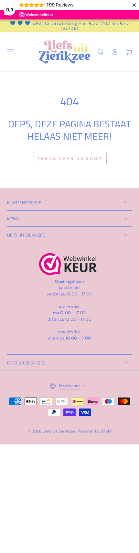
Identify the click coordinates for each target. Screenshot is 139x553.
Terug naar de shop (69, 158)
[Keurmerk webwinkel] (68, 264)
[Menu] (10, 51)
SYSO (106, 431)
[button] (100, 51)
